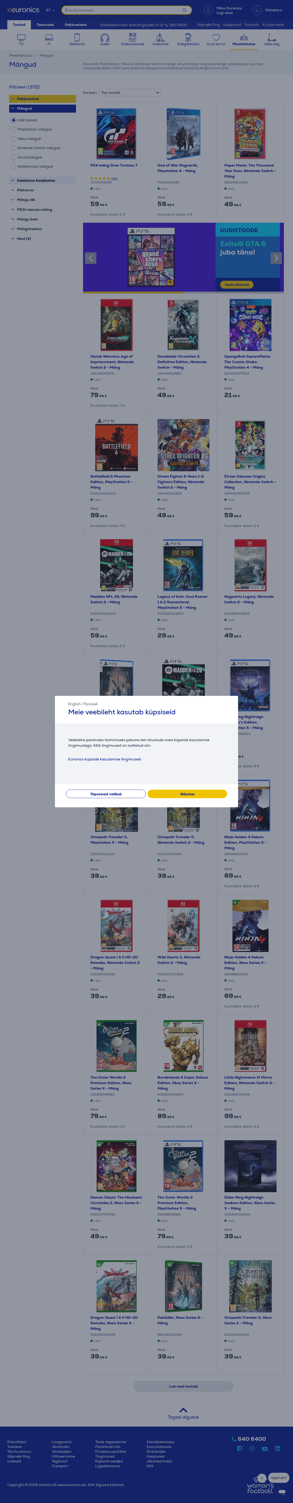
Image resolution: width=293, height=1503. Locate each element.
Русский (91, 704)
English (74, 704)
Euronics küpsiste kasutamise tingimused (104, 759)
